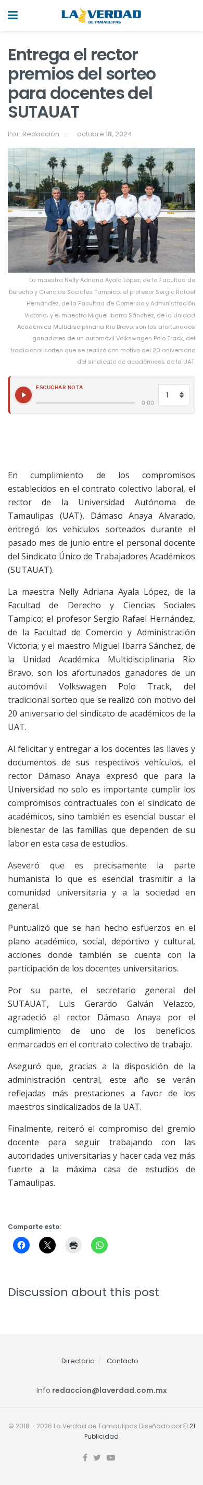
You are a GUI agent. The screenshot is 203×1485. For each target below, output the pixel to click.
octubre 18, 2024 (104, 134)
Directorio (78, 1361)
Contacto (122, 1361)
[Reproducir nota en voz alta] (23, 395)
